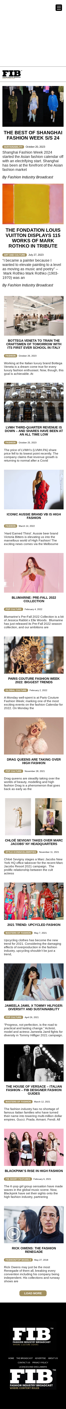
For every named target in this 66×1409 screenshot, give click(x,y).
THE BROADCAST (24, 1358)
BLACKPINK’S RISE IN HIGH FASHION (34, 1171)
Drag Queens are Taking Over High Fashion (34, 761)
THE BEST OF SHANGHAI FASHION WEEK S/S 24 (33, 135)
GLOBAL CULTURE (16, 690)
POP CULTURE (13, 609)
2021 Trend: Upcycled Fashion (33, 924)
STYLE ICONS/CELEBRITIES (21, 852)
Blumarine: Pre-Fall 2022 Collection (34, 599)
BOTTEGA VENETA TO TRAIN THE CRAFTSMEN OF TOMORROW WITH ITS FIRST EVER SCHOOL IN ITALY (33, 344)
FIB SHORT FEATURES (18, 1179)
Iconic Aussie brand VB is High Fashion (34, 516)
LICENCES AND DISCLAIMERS (33, 1367)
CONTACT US (24, 1363)
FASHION (11, 355)
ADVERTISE (40, 1358)
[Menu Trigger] (59, 7)
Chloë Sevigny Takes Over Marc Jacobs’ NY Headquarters (34, 842)
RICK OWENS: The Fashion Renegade (34, 1249)
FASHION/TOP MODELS (18, 1260)
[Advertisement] (33, 33)
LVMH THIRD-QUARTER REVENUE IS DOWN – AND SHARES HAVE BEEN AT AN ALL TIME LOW (34, 431)
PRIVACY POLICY (40, 1363)
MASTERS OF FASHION (18, 933)
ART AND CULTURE (14, 255)
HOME (11, 1358)
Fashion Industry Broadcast (30, 177)
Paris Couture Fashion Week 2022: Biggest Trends (34, 680)
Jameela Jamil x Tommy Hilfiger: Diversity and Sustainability (34, 1007)
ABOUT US (53, 1358)
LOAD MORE (33, 1293)
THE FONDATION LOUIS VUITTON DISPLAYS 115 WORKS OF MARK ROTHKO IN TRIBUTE (33, 238)
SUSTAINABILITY (13, 147)
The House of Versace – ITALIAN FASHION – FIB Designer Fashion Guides (34, 1090)
